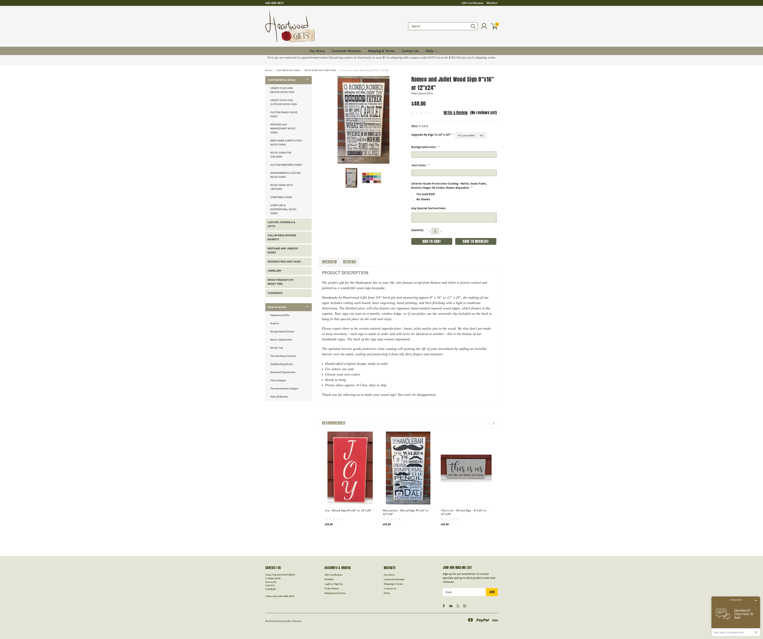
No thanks (423, 199)
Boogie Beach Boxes (282, 331)
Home (268, 70)
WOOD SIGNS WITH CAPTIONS (320, 70)
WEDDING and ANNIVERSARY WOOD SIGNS (282, 128)
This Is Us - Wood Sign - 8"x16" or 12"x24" (464, 512)
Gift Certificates (472, 3)
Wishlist (492, 3)
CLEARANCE (275, 292)
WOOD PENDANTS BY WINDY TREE (281, 281)
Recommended (333, 423)
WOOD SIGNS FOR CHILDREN (280, 154)
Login (327, 583)
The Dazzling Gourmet (283, 355)
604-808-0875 (274, 3)
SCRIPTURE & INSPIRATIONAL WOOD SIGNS (283, 209)
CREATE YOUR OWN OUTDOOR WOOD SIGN (283, 102)
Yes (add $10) (425, 194)
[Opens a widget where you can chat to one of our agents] (736, 616)
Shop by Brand (277, 307)
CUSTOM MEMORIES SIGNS (286, 164)
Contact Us (410, 51)
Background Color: (425, 147)
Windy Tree (276, 347)
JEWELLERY (275, 270)
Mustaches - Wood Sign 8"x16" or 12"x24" (406, 512)
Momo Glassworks (281, 339)
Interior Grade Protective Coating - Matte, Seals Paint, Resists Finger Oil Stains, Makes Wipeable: (449, 186)
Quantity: (417, 230)
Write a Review (455, 112)
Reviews (349, 262)
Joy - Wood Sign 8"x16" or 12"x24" (348, 510)
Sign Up (338, 583)
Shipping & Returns (335, 593)
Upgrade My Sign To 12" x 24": (432, 135)
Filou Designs (278, 380)
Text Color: (420, 165)
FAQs (430, 51)
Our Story (317, 51)
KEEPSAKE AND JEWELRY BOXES (283, 250)
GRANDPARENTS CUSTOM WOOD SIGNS (285, 174)
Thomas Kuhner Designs (284, 388)
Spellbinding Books (281, 364)
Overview (329, 262)
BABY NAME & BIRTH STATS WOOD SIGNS (286, 142)
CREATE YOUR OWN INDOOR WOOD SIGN (282, 90)
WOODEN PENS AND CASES (284, 261)
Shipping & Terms (381, 51)
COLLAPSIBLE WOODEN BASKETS (282, 237)
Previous (324, 120)
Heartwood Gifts (279, 315)
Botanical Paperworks (282, 372)
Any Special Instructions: (428, 208)
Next (403, 120)
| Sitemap (296, 621)
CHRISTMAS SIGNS (281, 197)
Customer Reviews (346, 51)
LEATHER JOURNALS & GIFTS (281, 224)
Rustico (274, 323)
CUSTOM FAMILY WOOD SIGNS (284, 114)
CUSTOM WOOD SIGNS (288, 70)
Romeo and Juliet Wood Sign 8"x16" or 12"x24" (364, 70)
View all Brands (279, 396)
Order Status (331, 588)
